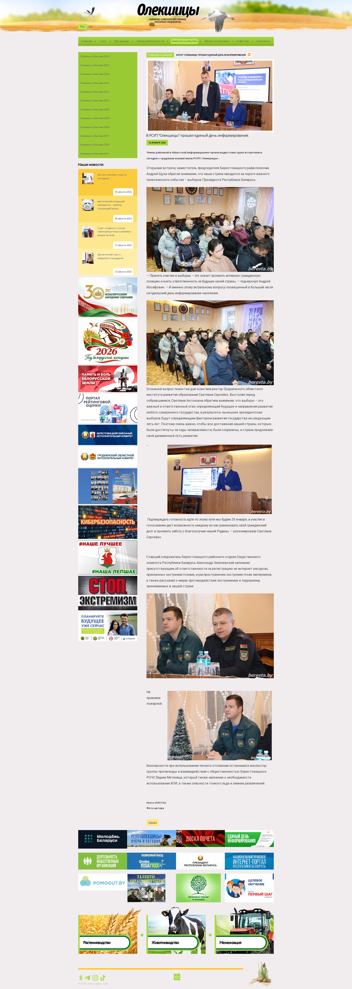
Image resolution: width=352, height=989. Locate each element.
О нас (103, 41)
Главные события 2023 (94, 83)
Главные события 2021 (94, 100)
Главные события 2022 (94, 92)
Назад (152, 822)
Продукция (121, 41)
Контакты (263, 41)
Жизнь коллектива (217, 41)
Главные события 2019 (94, 118)
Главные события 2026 (94, 56)
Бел (82, 26)
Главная (86, 41)
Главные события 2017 (94, 136)
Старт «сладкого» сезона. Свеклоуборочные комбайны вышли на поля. (114, 231)
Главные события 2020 (94, 109)
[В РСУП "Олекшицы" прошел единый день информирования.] (211, 61)
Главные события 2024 (94, 74)
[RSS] (250, 55)
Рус (91, 26)
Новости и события (184, 41)
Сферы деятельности (150, 41)
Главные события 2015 (94, 153)
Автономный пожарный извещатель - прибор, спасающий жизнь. (111, 205)
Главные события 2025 (94, 65)
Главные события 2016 (94, 145)
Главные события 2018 (94, 127)
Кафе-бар (243, 41)
